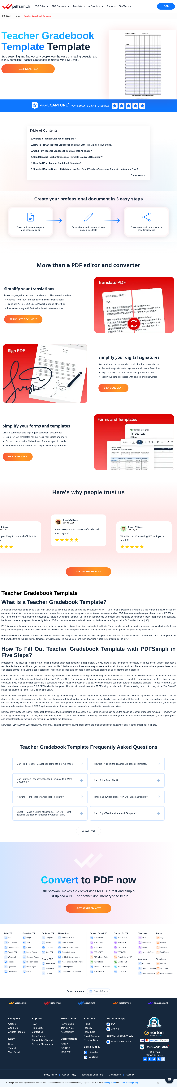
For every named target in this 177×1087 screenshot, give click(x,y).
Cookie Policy (69, 1075)
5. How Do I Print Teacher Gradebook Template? (56, 163)
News (11, 1044)
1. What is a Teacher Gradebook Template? (53, 139)
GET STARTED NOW (88, 571)
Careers (12, 1024)
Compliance (115, 1075)
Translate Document (23, 319)
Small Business (92, 1036)
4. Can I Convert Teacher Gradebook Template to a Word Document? (67, 157)
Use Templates (17, 456)
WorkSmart (14, 1052)
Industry (88, 1028)
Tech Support (38, 1036)
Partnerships (67, 1024)
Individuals (89, 1032)
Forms (17, 16)
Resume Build (91, 1040)
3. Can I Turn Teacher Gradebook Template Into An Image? (61, 151)
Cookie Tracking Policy (129, 1083)
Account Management (43, 1044)
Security (130, 1075)
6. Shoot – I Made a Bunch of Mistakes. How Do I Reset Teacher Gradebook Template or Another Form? (84, 169)
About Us (13, 1028)
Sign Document (113, 388)
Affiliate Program (16, 1032)
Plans (87, 1024)
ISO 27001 (66, 1052)
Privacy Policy (50, 1075)
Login (165, 6)
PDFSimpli (6, 16)
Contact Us (37, 1032)
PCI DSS (65, 1048)
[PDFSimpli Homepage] (16, 6)
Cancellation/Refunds (43, 1040)
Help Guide (38, 1028)
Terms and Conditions (92, 1075)
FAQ (34, 1024)
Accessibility (67, 1032)
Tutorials (12, 1048)
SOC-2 (64, 1044)
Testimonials (67, 1028)
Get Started (28, 68)
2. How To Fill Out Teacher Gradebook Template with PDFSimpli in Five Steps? (71, 145)
